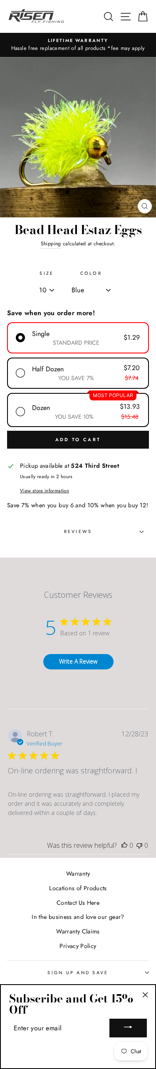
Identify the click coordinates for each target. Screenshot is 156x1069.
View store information (44, 490)
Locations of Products (78, 888)
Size (47, 273)
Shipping (51, 243)
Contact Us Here (78, 903)
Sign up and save (77, 972)
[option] (78, 45)
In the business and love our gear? (78, 917)
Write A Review (78, 661)
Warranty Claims (77, 931)
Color (91, 273)
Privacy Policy (77, 946)
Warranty (78, 873)
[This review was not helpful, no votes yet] (139, 845)
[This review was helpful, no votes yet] (124, 845)
